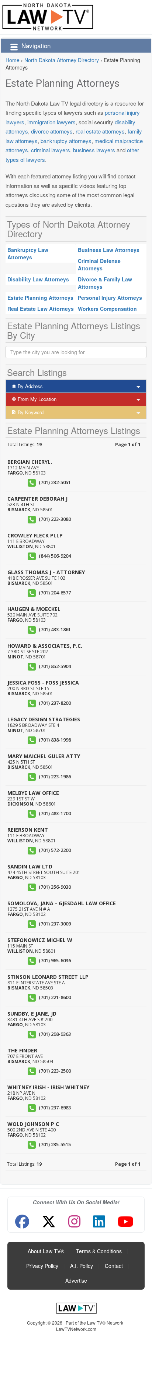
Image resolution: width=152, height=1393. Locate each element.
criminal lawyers (50, 150)
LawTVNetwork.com (76, 1329)
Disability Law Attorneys (38, 279)
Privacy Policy (42, 1265)
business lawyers (94, 150)
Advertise (76, 1280)
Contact (114, 1265)
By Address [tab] (29, 386)
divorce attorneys (52, 131)
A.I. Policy (81, 1265)
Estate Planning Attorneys (40, 297)
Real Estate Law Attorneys (40, 308)
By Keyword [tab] (30, 412)
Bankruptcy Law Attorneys (27, 253)
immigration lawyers (51, 122)
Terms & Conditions (99, 1251)
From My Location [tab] (36, 398)
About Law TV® (46, 1251)
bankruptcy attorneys (66, 141)
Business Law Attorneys (108, 249)
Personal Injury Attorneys (110, 297)
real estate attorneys (100, 131)
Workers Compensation (107, 308)
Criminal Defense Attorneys (99, 264)
